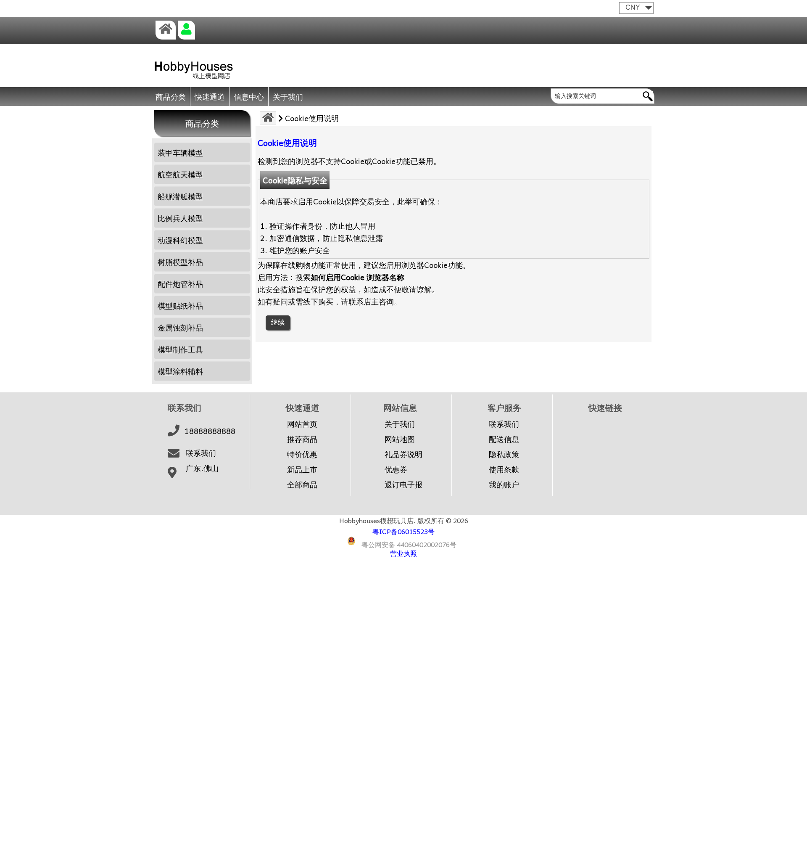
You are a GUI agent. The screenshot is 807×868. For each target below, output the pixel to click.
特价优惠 (302, 454)
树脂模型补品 (180, 262)
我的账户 (504, 484)
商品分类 (171, 96)
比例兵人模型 (180, 218)
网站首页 (302, 423)
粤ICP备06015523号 (403, 531)
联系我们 (201, 452)
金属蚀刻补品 (180, 327)
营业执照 (403, 553)
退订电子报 (403, 484)
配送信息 (504, 439)
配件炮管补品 (180, 284)
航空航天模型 (180, 174)
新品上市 (302, 469)
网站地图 (400, 439)
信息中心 (249, 96)
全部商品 (302, 484)
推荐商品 (302, 439)
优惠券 (396, 469)
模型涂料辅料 (180, 371)
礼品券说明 (403, 454)
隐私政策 (504, 454)
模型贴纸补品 (180, 305)
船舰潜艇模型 (180, 196)
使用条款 (504, 469)
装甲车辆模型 (180, 152)
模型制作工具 (180, 349)
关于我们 (288, 96)
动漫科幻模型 (180, 240)
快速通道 (210, 96)
